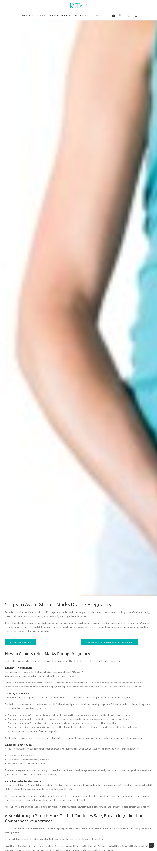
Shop (40, 15)
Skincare (26, 15)
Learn (96, 15)
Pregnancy (80, 15)
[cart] (134, 15)
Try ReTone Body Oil (20, 642)
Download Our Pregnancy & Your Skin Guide (109, 642)
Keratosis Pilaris (58, 15)
